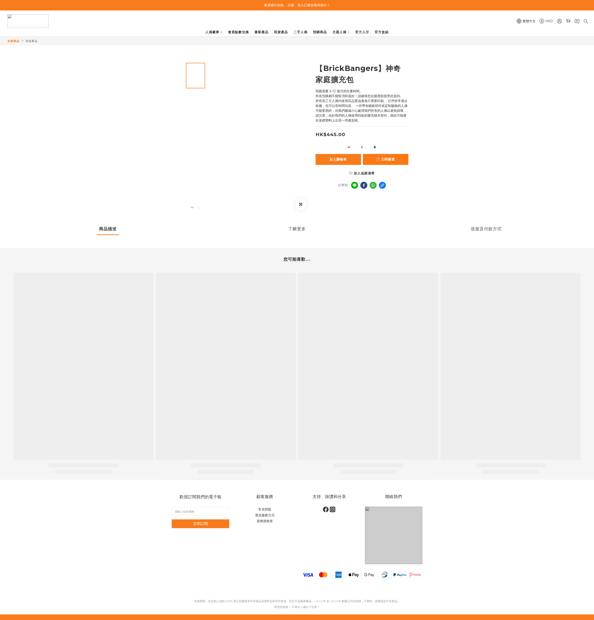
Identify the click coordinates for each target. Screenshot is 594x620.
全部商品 (13, 41)
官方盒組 (382, 32)
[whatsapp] (373, 185)
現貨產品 (281, 32)
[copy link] (382, 185)
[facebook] (363, 185)
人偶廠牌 (212, 32)
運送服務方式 (264, 515)
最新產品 (261, 32)
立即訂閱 (200, 523)
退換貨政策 (265, 521)
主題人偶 (339, 32)
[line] (354, 185)
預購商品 (320, 32)
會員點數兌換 (238, 32)
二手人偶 (300, 32)
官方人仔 (362, 32)
